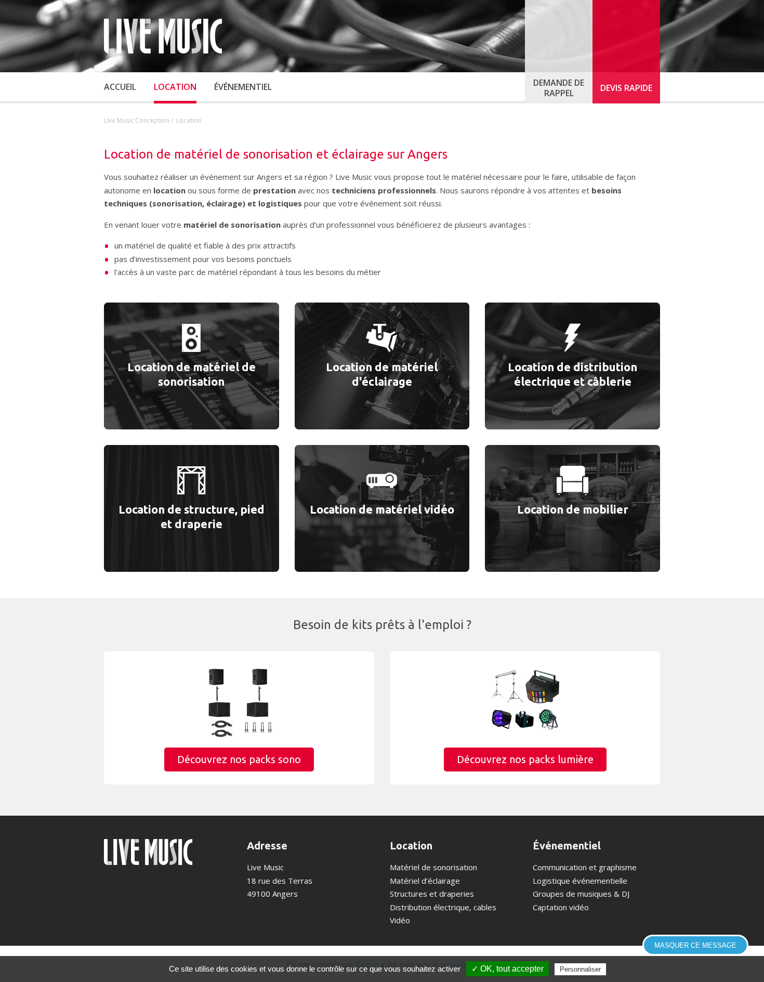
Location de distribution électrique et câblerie (572, 374)
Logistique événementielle (580, 880)
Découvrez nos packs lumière (525, 759)
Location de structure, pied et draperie (191, 517)
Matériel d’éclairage (425, 880)
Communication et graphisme (585, 867)
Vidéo (400, 920)
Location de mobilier (572, 509)
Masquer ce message (695, 945)
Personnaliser (580, 969)
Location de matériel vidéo (382, 509)
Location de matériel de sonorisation (191, 374)
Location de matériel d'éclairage (382, 374)
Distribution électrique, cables (443, 907)
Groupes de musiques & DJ (581, 893)
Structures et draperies (432, 893)
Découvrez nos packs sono (239, 759)
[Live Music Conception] (163, 36)
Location (411, 846)
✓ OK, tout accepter (507, 968)
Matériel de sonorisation (433, 867)
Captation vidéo (561, 907)
